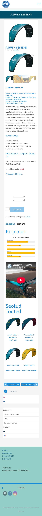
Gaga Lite (21, 511)
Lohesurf (7, 410)
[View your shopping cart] (16, 337)
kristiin (16, 50)
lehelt (22, 169)
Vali (13, 338)
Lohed (28, 217)
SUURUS (9, 196)
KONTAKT (6, 459)
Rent (5, 419)
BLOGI (5, 450)
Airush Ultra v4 (14, 384)
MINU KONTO (8, 456)
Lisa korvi (17, 209)
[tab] (11, 224)
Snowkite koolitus (10, 423)
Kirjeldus (10, 224)
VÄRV (8, 199)
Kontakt (6, 427)
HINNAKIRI (7, 453)
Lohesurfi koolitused (11, 414)
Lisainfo (21, 224)
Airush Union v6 (27, 384)
